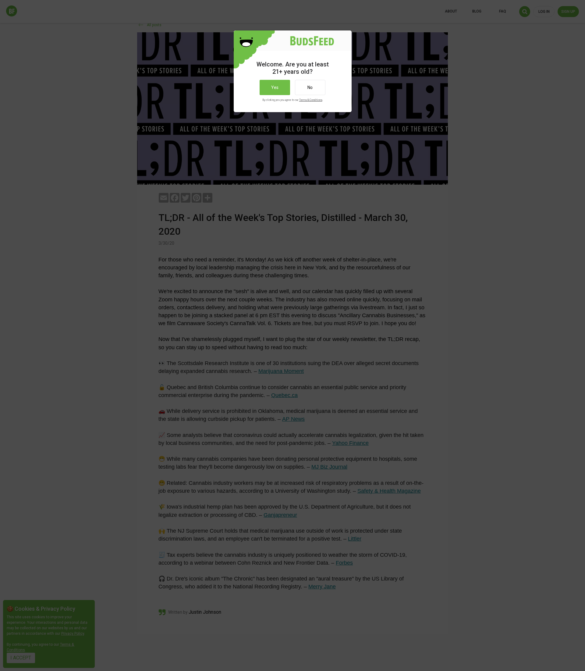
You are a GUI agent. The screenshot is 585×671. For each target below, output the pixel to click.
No (310, 87)
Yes (274, 87)
